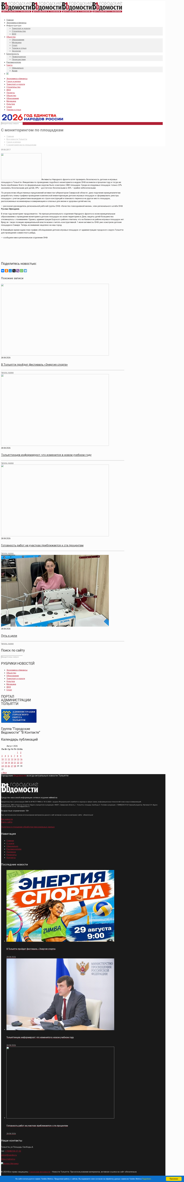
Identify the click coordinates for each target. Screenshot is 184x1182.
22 (18, 762)
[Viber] (17, 270)
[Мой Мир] (10, 270)
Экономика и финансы (16, 78)
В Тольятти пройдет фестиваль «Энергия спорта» (34, 364)
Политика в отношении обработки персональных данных (28, 827)
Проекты (10, 93)
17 (2, 762)
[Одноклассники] (6, 270)
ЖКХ (8, 90)
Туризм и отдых (13, 109)
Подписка (11, 852)
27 (12, 766)
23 (21, 762)
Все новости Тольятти (16, 139)
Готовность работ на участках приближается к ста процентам (42, 545)
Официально (12, 846)
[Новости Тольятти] (61, 12)
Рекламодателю (13, 849)
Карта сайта (6, 822)
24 (2, 766)
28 (15, 766)
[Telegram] (25, 270)
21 (15, 762)
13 (12, 759)
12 (9, 759)
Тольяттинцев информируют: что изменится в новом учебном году (46, 454)
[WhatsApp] (21, 270)
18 (6, 762)
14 (15, 759)
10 (2, 759)
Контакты (11, 857)
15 (18, 759)
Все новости (7, 819)
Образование (12, 98)
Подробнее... (147, 1179)
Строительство (13, 87)
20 (12, 762)
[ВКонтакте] (2, 270)
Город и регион (13, 81)
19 (9, 762)
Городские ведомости (39, 1172)
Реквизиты (11, 855)
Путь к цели (9, 635)
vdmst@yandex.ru (9, 1155)
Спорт (9, 107)
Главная (10, 136)
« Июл (4, 772)
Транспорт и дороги (15, 84)
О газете (10, 843)
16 (21, 759)
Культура (10, 104)
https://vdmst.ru (8, 1159)
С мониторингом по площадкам (21, 145)
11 (6, 759)
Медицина (11, 101)
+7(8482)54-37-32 (13, 1151)
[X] (14, 270)
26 (9, 766)
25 (6, 766)
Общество (11, 95)
